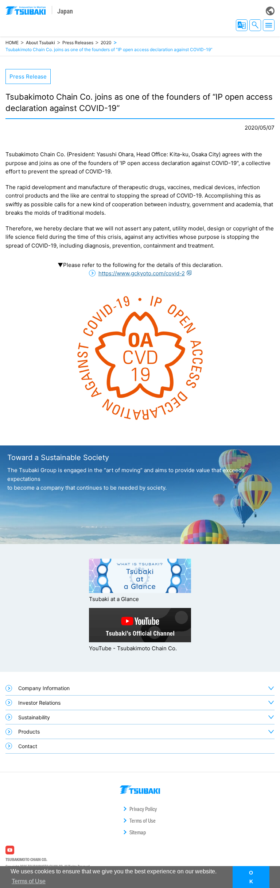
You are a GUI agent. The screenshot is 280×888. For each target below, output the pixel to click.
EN (242, 25)
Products (29, 731)
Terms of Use (142, 820)
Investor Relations (39, 703)
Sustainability (34, 717)
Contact (27, 746)
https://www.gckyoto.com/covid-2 (141, 273)
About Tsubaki (40, 42)
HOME (12, 42)
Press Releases (77, 42)
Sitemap (137, 832)
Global (270, 11)
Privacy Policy (143, 808)
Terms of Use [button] (29, 881)
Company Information (44, 688)
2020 (106, 42)
